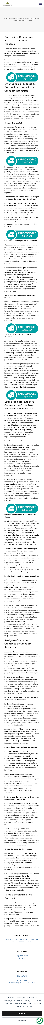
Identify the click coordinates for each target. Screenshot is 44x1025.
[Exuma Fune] (8, 4)
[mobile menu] (41, 4)
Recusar (22, 1020)
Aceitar (22, 1013)
